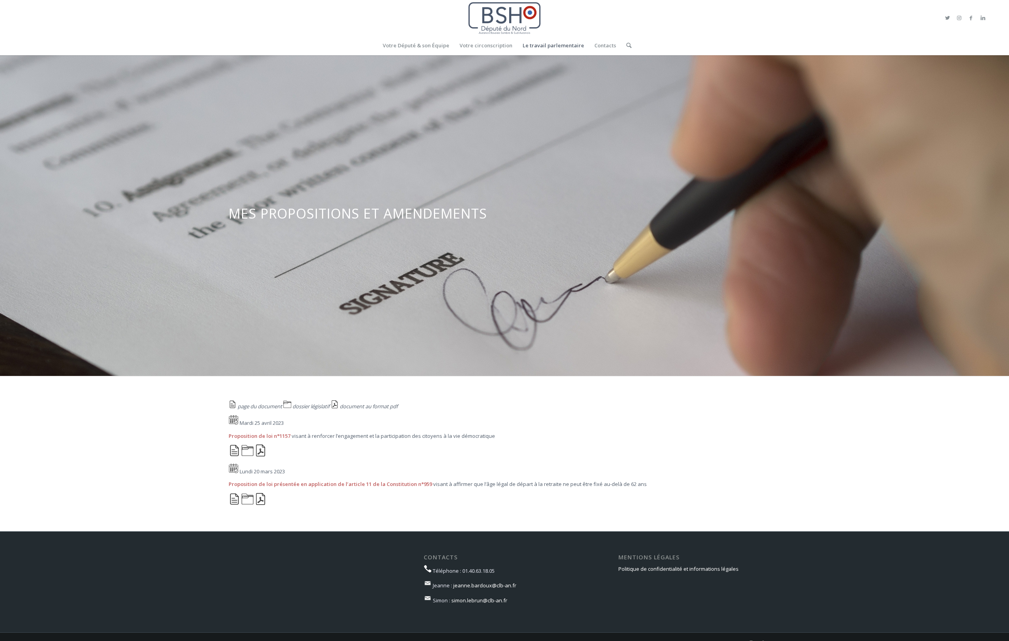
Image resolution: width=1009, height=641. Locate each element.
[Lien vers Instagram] (959, 18)
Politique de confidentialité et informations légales (678, 568)
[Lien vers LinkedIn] (983, 18)
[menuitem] (416, 45)
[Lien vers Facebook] (971, 18)
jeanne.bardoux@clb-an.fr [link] (484, 585)
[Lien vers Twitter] (947, 18)
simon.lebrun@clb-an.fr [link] (479, 600)
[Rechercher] (626, 45)
